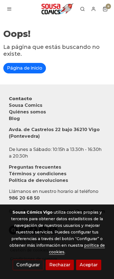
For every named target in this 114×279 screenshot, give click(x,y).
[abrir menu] (9, 8)
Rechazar (59, 264)
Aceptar (89, 264)
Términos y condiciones (37, 173)
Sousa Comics (25, 105)
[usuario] (94, 8)
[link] (57, 9)
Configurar (28, 264)
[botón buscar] (82, 8)
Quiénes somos (27, 112)
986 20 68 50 (24, 198)
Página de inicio (24, 68)
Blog (14, 118)
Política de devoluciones (38, 180)
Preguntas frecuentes (35, 167)
